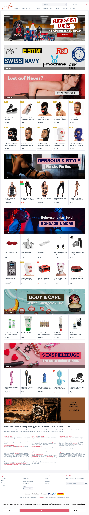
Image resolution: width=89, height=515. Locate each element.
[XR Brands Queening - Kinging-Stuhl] (44, 269)
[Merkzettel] (68, 4)
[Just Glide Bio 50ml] (28, 323)
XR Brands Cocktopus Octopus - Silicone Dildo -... (44, 388)
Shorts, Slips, (47, 440)
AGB (45, 480)
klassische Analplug (13, 463)
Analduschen (16, 464)
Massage (82, 448)
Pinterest (4, 485)
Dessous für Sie (35, 439)
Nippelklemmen (46, 449)
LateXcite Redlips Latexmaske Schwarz (60, 118)
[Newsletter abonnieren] (86, 483)
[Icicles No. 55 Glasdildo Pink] (12, 378)
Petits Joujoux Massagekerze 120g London (75, 333)
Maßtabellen (26, 480)
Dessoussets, (54, 439)
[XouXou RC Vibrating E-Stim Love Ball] (28, 378)
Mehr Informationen (7, 506)
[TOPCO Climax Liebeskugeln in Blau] (61, 378)
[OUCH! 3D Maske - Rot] (12, 243)
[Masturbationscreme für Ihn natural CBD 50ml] (12, 323)
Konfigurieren (77, 510)
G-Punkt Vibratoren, (25, 439)
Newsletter (47, 478)
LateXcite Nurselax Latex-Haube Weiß (59, 144)
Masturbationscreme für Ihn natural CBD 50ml (12, 333)
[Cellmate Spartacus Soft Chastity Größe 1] (77, 243)
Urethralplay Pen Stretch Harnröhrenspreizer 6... (27, 253)
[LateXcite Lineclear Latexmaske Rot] (77, 108)
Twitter (3, 480)
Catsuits (36, 440)
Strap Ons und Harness (10, 449)
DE (85, 1)
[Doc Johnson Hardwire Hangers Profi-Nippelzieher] (61, 243)
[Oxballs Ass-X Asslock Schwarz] (12, 108)
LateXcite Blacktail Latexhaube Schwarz (43, 144)
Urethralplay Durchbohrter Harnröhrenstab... (42, 253)
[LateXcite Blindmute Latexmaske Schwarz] (12, 134)
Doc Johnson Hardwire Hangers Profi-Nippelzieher (60, 253)
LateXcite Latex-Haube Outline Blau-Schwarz (76, 144)
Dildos (5, 446)
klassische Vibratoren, (12, 439)
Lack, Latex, (39, 441)
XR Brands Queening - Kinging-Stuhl (43, 279)
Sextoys (15, 446)
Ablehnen (11, 510)
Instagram (4, 483)
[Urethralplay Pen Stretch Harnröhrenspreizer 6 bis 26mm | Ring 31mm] (28, 243)
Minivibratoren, (6, 440)
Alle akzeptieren (44, 510)
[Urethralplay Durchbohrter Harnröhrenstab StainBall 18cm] (44, 243)
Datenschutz (47, 481)
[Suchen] (65, 4)
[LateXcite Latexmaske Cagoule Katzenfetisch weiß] (61, 269)
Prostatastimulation (34, 456)
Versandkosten (41, 497)
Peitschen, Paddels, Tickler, (35, 450)
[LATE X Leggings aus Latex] (61, 189)
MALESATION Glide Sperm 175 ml (59, 333)
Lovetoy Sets (75, 443)
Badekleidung (51, 441)
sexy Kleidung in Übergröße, (48, 442)
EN (87, 1)
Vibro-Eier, (17, 440)
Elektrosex (60, 437)
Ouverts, (32, 439)
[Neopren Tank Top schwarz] (12, 189)
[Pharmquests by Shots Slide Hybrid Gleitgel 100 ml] (28, 108)
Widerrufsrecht (26, 485)
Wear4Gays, (51, 440)
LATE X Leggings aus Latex (60, 199)
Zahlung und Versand (28, 481)
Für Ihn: (39, 440)
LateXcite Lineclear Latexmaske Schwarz (27, 144)
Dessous (32, 436)
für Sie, (35, 436)
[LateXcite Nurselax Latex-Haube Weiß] (61, 134)
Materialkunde (26, 478)
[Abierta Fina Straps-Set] (44, 189)
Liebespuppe (51, 457)
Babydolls (39, 439)
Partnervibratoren (7, 441)
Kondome (74, 448)
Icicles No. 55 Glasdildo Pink (11, 388)
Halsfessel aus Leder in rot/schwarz (76, 279)
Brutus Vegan (44, 28)
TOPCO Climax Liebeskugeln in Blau (60, 388)
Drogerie (62, 448)
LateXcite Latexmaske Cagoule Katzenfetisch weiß (60, 279)
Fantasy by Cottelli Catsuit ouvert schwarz (76, 199)
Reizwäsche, (49, 439)
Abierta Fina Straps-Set (44, 198)
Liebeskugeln (17, 453)
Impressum (47, 483)
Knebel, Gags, (53, 450)
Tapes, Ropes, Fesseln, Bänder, (46, 450)
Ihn (37, 436)
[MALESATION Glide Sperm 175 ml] (61, 323)
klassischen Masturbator (50, 456)
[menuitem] (54, 4)
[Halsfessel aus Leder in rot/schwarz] (77, 269)
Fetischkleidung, (34, 441)
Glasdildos (6, 448)
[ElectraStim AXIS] (12, 269)
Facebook (4, 478)
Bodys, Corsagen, (44, 439)
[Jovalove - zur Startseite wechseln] (7, 7)
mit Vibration (18, 463)
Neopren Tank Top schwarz (10, 199)
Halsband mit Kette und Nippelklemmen (77, 388)
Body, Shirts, (43, 440)
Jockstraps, (55, 440)
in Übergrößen (42, 436)
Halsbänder (33, 449)
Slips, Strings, (38, 439)
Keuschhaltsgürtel (34, 451)
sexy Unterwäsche (44, 441)
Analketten (10, 464)
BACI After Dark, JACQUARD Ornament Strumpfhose (27, 199)
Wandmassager (21, 440)
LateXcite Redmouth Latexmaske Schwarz (43, 118)
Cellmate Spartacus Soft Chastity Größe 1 (77, 253)
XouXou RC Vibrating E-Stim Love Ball (28, 388)
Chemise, (47, 439)
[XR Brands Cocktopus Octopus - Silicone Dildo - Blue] (44, 378)
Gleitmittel (78, 448)
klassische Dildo (21, 446)
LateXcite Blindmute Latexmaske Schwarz (11, 144)
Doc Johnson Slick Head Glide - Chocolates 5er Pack (44, 333)
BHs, (35, 439)
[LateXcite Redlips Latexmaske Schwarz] (61, 108)
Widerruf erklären (28, 488)
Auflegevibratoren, (12, 440)
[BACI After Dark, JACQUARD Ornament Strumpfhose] (28, 189)
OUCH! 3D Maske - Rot (11, 252)
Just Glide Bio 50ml (26, 333)
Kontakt (24, 486)
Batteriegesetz (26, 483)
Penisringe (45, 458)
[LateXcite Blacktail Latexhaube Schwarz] (44, 134)
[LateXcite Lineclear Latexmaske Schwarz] (28, 134)
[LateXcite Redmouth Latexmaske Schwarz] (44, 108)
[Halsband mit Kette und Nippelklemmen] (77, 378)
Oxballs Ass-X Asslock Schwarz (11, 118)
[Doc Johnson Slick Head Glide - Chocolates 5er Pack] (44, 323)
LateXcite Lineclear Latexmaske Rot (75, 118)
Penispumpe (45, 457)
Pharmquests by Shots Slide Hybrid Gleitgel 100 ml (28, 118)
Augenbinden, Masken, (39, 449)
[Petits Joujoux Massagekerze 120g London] (77, 323)
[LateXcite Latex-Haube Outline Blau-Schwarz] (77, 134)
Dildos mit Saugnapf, (7, 450)
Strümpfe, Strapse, (52, 439)
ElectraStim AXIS (10, 278)
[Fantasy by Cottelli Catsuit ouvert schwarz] (77, 189)
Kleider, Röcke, (43, 439)
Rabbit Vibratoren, (19, 439)
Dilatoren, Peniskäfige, (52, 449)
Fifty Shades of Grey (40, 447)
